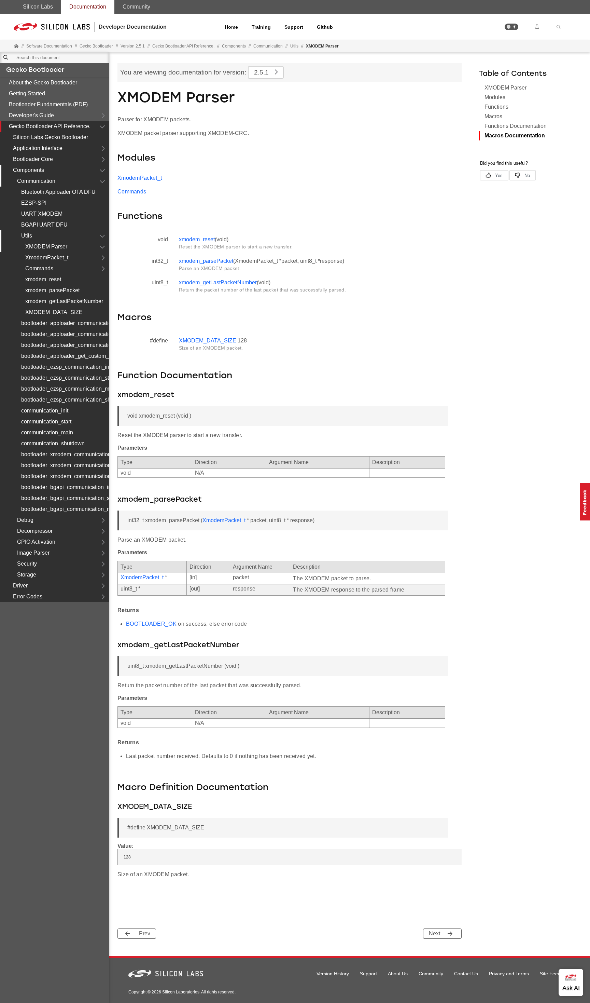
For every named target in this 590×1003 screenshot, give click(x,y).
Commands (39, 268)
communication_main (47, 432)
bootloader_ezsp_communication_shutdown (65, 400)
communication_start (46, 421)
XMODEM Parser (46, 246)
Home (231, 27)
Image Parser (33, 553)
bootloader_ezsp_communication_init (65, 367)
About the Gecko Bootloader (43, 82)
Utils (294, 46)
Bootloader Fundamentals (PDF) (48, 104)
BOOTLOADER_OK (151, 624)
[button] (511, 27)
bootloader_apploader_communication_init (65, 323)
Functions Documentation (515, 126)
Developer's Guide (31, 115)
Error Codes (27, 596)
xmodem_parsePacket (52, 290)
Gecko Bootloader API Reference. (49, 126)
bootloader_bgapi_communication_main (65, 509)
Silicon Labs (38, 7)
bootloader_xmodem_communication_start (65, 465)
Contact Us (466, 973)
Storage (26, 575)
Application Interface (37, 148)
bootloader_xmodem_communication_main (65, 476)
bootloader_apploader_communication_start (65, 334)
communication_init (44, 411)
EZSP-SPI (33, 203)
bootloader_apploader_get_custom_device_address (65, 356)
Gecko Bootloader (35, 70)
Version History (333, 973)
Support (293, 27)
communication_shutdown (53, 443)
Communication (268, 46)
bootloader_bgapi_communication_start (65, 498)
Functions (496, 107)
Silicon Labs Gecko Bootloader (50, 137)
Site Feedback (555, 973)
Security (27, 564)
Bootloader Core (33, 159)
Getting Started (27, 93)
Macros (493, 116)
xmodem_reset (43, 279)
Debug (25, 520)
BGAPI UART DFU (44, 225)
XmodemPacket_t (46, 257)
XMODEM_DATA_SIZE (54, 312)
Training (261, 27)
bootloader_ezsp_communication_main (65, 389)
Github (325, 27)
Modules (494, 97)
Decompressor (35, 531)
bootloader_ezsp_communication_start (65, 378)
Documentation (87, 7)
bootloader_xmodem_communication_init (65, 454)
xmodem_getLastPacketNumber (64, 301)
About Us (398, 973)
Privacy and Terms (509, 973)
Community (136, 7)
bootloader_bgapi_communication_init (65, 487)
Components (234, 46)
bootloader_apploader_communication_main (65, 345)
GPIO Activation (36, 542)
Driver (20, 585)
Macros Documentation (514, 135)
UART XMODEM (41, 214)
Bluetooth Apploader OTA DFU (58, 192)
